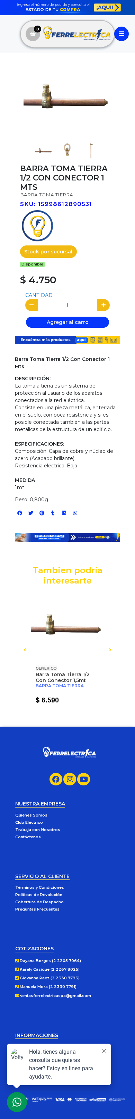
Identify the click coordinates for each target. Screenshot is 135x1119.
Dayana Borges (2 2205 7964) (50, 960)
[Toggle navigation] (121, 34)
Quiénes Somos (31, 815)
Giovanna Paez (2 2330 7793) (49, 978)
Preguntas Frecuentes (37, 909)
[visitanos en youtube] (83, 779)
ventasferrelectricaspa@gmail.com (55, 995)
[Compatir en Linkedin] (64, 513)
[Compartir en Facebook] (20, 513)
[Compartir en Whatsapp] (75, 513)
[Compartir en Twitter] (31, 513)
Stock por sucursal (48, 252)
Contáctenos (28, 836)
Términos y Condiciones (39, 887)
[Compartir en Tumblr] (53, 513)
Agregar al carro (68, 322)
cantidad (39, 295)
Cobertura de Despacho (39, 901)
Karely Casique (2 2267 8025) (49, 969)
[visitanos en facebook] (56, 779)
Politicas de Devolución (38, 894)
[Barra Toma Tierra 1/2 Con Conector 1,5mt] (67, 625)
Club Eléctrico (29, 822)
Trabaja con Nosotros (37, 829)
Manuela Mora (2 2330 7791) (47, 986)
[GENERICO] (37, 225)
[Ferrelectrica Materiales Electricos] (77, 34)
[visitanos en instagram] (69, 779)
